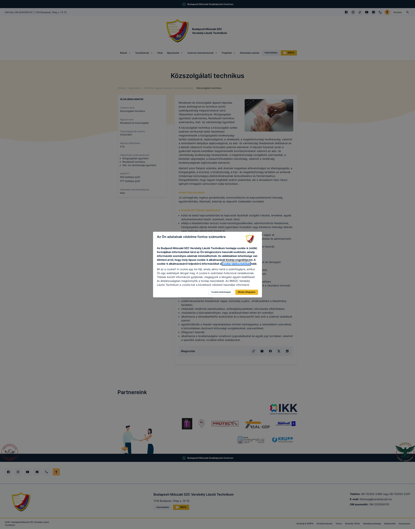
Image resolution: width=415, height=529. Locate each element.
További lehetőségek (221, 292)
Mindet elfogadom (246, 292)
